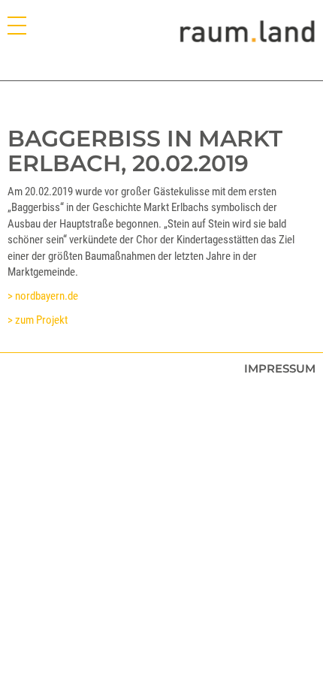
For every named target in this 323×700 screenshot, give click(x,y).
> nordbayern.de (43, 296)
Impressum (279, 368)
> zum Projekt (38, 320)
